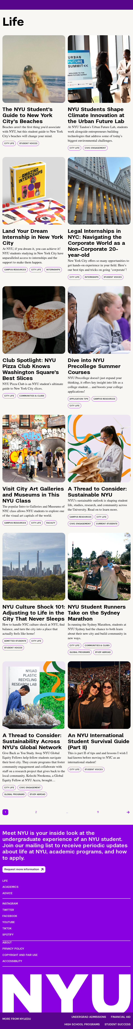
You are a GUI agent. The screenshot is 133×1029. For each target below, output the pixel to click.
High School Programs (82, 1024)
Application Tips (79, 399)
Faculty (50, 523)
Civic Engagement (95, 148)
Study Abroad (103, 652)
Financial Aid (121, 1017)
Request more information (21, 869)
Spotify (8, 934)
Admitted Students (15, 641)
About (7, 942)
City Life (9, 143)
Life (5, 881)
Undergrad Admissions (89, 1017)
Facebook (9, 916)
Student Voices (28, 143)
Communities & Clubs (31, 396)
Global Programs (80, 652)
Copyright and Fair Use (20, 955)
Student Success (118, 1024)
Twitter (8, 910)
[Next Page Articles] (128, 812)
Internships (53, 269)
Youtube (8, 922)
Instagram (10, 903)
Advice (7, 893)
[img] (33, 69)
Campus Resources (15, 269)
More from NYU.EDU (16, 1019)
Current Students (106, 523)
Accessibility (12, 961)
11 (98, 812)
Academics (10, 887)
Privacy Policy (13, 948)
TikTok (7, 928)
